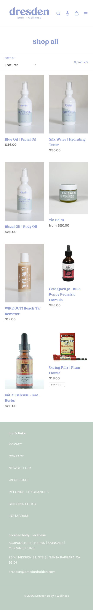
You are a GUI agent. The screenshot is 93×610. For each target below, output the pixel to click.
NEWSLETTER (20, 468)
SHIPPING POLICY (22, 504)
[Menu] (85, 13)
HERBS (39, 543)
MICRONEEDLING (22, 548)
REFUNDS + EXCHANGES (29, 492)
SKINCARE (55, 543)
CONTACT (16, 456)
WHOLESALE (19, 480)
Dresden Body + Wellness (52, 596)
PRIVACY (15, 444)
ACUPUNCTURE (20, 543)
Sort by (9, 58)
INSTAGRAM (18, 515)
